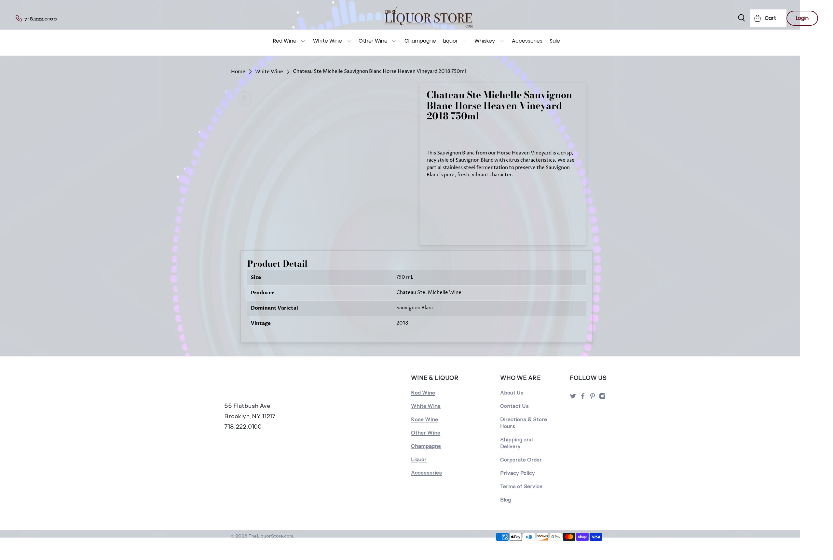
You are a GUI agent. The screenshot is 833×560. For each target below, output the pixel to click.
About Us (512, 393)
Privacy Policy (517, 473)
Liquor (450, 41)
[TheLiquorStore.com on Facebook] (583, 398)
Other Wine (373, 41)
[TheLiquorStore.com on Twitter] (573, 398)
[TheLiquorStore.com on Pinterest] (592, 398)
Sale (555, 41)
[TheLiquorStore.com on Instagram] (602, 398)
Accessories (527, 41)
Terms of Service (521, 486)
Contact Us (514, 406)
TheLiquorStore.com (270, 536)
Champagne (420, 41)
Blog (505, 500)
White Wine (327, 41)
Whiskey (484, 41)
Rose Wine (424, 419)
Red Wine (284, 41)
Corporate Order (521, 460)
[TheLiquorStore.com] (269, 387)
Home (238, 71)
